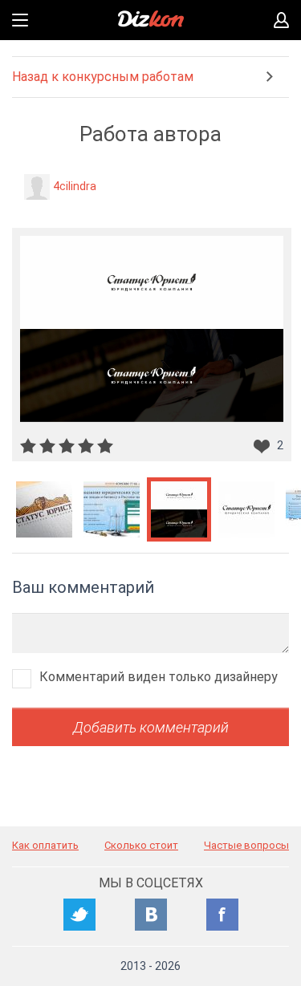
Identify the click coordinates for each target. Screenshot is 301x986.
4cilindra (74, 186)
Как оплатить (45, 845)
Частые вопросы (246, 845)
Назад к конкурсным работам (102, 76)
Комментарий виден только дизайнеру (158, 676)
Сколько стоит (141, 845)
